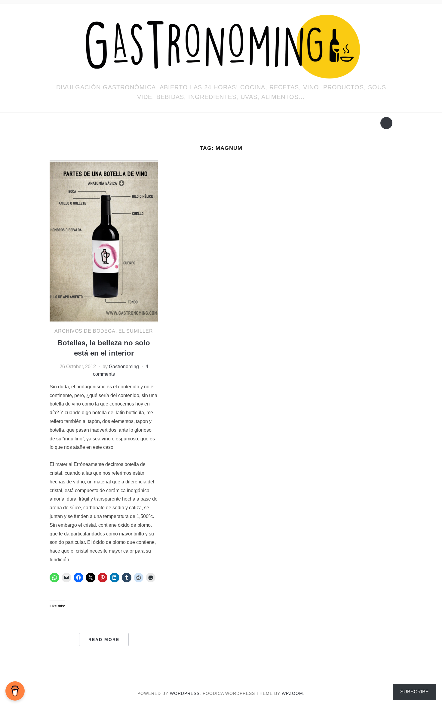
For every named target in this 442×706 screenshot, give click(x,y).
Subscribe (414, 691)
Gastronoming (124, 366)
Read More (103, 639)
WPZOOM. (293, 693)
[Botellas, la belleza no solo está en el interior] (104, 241)
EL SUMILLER (135, 331)
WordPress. (185, 693)
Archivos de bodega (84, 331)
